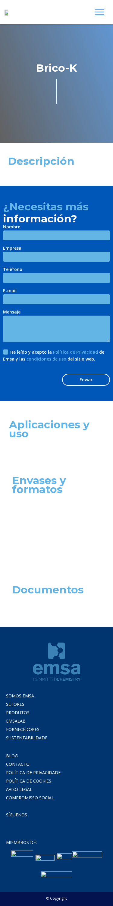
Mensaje (11, 312)
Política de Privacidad (75, 352)
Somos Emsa (20, 696)
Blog (12, 756)
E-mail (10, 291)
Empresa (12, 248)
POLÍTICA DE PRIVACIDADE (33, 772)
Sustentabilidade (26, 738)
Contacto (18, 764)
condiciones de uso (46, 359)
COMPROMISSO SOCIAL (30, 798)
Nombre (11, 227)
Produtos (18, 712)
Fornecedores (22, 729)
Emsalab (16, 721)
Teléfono (12, 269)
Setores (15, 704)
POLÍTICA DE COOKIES (28, 781)
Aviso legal (19, 789)
